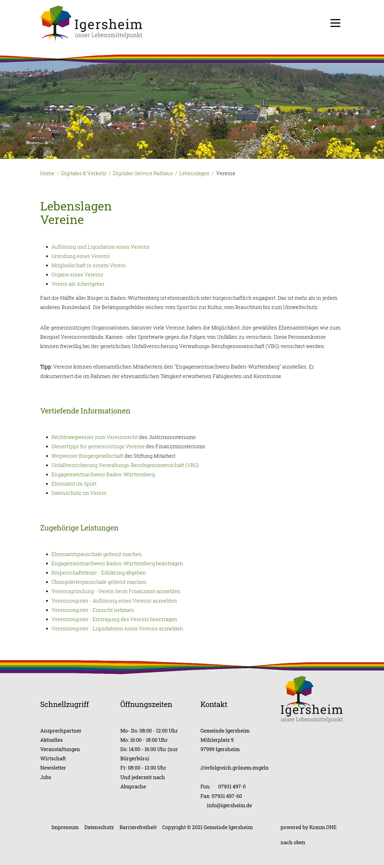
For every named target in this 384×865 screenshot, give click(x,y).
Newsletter (53, 767)
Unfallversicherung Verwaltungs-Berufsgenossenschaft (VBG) (125, 465)
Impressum (65, 827)
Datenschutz (99, 827)
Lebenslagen (194, 173)
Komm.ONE (322, 827)
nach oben (293, 842)
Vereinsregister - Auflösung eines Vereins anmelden (114, 600)
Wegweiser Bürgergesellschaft (87, 455)
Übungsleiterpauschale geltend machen (98, 581)
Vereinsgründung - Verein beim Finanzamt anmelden (116, 591)
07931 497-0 (232, 786)
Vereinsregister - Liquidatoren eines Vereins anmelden (117, 628)
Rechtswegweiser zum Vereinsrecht (94, 437)
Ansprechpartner (61, 730)
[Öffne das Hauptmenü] (335, 23)
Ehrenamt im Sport (73, 483)
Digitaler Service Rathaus (143, 173)
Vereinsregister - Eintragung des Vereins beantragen (114, 619)
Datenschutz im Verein (79, 492)
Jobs (45, 777)
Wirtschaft (53, 758)
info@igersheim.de (229, 805)
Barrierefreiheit (138, 827)
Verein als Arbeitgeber (78, 283)
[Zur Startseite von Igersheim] (91, 22)
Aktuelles (51, 739)
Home (47, 173)
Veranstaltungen (60, 749)
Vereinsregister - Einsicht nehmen (92, 610)
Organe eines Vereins (77, 274)
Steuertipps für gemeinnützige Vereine (98, 446)
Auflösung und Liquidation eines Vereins (100, 246)
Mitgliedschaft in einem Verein (88, 265)
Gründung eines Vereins (80, 256)
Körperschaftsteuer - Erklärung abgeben (98, 572)
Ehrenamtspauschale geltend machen (96, 554)
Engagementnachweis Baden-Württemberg (103, 474)
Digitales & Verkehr (84, 173)
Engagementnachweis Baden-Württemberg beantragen (117, 563)
